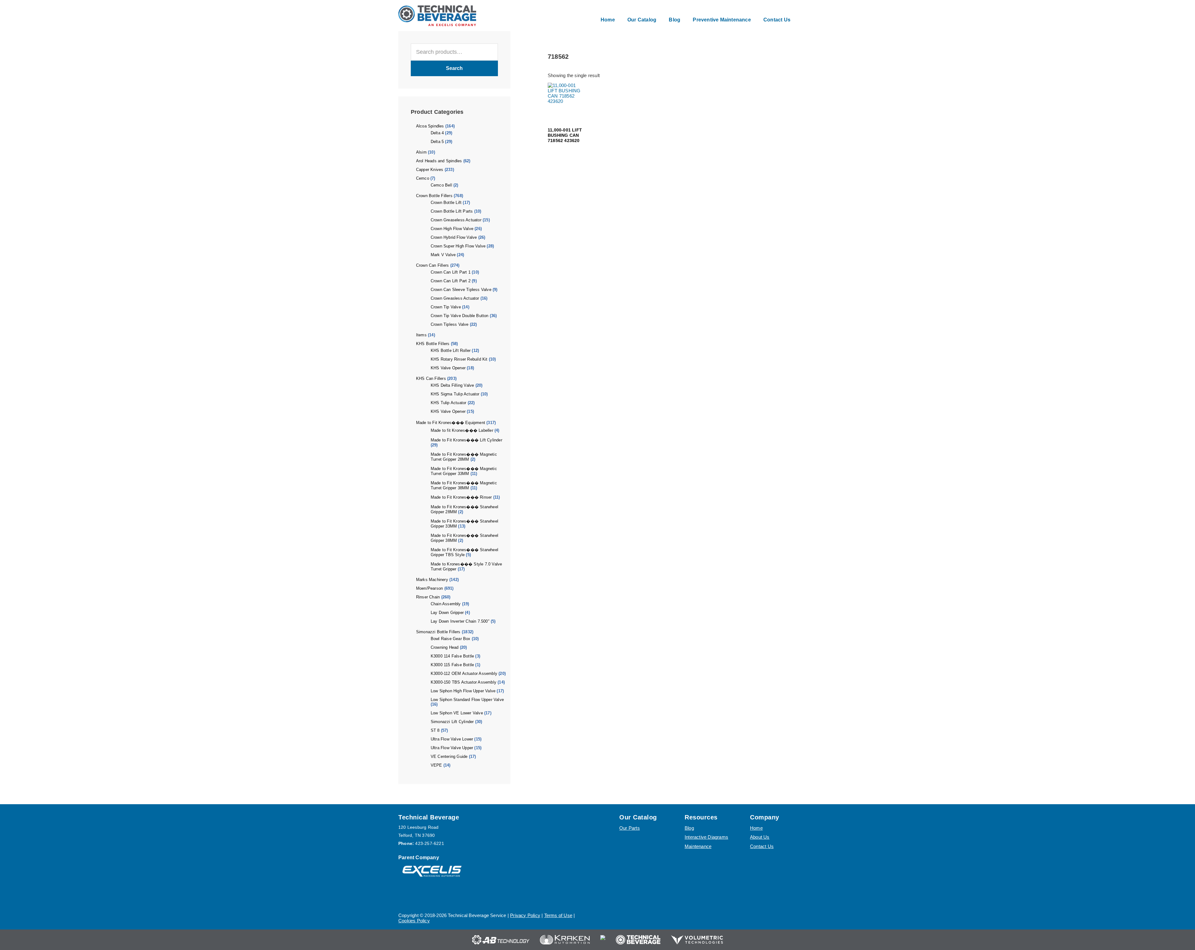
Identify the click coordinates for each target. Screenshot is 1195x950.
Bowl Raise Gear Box (451, 638)
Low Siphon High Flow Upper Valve (463, 691)
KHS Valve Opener (448, 368)
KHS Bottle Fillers (433, 343)
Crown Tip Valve (446, 307)
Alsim (421, 152)
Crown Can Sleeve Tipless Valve (461, 289)
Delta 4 (437, 133)
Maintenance (698, 846)
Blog (689, 828)
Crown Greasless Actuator (455, 298)
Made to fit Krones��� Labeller (462, 430)
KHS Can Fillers (431, 378)
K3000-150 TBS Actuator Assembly (463, 682)
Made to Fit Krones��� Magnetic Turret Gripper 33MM (464, 471)
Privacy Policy (525, 915)
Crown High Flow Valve (452, 228)
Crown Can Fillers (432, 265)
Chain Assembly (446, 604)
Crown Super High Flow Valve (458, 246)
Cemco (422, 178)
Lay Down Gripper (447, 612)
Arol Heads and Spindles (439, 161)
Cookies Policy (414, 920)
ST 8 (435, 730)
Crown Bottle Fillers (434, 195)
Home (756, 828)
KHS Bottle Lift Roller (451, 350)
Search (454, 68)
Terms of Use (558, 915)
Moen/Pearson (429, 588)
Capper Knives (429, 169)
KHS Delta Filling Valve (452, 385)
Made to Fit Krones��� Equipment (450, 422)
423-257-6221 (429, 843)
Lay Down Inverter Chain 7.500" (460, 621)
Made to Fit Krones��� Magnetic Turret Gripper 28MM (464, 457)
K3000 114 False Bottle (452, 656)
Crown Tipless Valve (450, 324)
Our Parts (629, 828)
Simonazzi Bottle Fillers (438, 631)
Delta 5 (437, 141)
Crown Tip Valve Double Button (460, 315)
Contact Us (762, 846)
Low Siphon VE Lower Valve (457, 713)
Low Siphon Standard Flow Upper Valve (467, 699)
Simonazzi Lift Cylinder (452, 721)
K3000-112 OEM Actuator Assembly (464, 673)
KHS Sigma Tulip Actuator (455, 394)
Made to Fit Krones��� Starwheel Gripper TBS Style (464, 552)
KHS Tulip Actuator (448, 402)
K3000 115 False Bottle (452, 664)
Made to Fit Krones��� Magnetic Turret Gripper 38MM (464, 485)
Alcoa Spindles (430, 126)
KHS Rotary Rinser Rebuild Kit (459, 359)
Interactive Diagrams (706, 837)
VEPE (436, 765)
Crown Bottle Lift (446, 202)
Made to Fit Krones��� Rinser (461, 497)
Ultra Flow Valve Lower (452, 739)
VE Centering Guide (449, 756)
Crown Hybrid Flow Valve (454, 237)
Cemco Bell (441, 185)
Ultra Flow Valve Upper (452, 747)
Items (421, 335)
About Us (760, 837)
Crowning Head (445, 647)
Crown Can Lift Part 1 (451, 272)
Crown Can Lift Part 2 (451, 281)
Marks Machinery (432, 579)
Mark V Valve (443, 254)
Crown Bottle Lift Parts (452, 211)
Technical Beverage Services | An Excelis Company (437, 15)
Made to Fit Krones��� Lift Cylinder (466, 440)
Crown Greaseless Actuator (456, 220)
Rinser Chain (428, 597)
